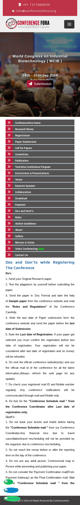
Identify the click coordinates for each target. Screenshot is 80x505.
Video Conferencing (27, 248)
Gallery (19, 236)
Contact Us (21, 255)
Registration (22, 135)
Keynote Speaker (25, 185)
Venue (18, 179)
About (19, 230)
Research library (24, 129)
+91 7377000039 (35, 4)
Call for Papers (23, 148)
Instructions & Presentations (32, 173)
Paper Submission (25, 141)
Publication (21, 160)
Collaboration (23, 192)
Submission (42, 84)
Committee (21, 154)
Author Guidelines (25, 223)
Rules (18, 217)
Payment (20, 204)
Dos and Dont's (24, 211)
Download (21, 198)
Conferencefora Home (28, 122)
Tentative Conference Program (33, 167)
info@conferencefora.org (36, 11)
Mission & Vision (25, 242)
